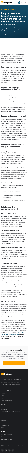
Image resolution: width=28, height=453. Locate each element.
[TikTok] (12, 450)
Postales (3, 393)
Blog (2, 414)
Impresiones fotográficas (7, 390)
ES (19, 2)
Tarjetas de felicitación (6, 398)
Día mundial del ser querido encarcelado (11, 411)
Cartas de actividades (6, 400)
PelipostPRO (4, 423)
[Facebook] (2, 450)
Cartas (2, 395)
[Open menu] (25, 2)
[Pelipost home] (6, 2)
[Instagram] (6, 450)
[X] (9, 450)
